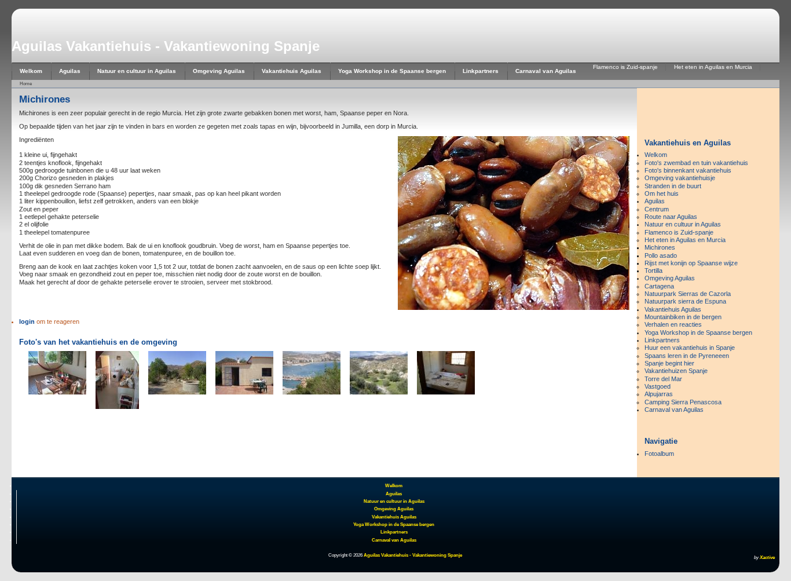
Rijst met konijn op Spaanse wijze (691, 263)
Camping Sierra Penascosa (683, 402)
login (27, 321)
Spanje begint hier (669, 363)
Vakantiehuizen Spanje (676, 370)
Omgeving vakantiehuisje (679, 177)
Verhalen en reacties (673, 324)
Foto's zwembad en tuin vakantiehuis (696, 162)
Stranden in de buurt (672, 185)
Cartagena (659, 286)
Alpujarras (658, 393)
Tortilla (653, 270)
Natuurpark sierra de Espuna (685, 301)
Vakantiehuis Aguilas (291, 71)
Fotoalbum (659, 453)
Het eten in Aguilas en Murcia (713, 67)
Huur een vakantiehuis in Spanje (689, 347)
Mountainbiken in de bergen (683, 316)
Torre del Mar (663, 378)
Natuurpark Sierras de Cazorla (687, 293)
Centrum (656, 209)
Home (26, 83)
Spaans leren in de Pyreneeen (686, 355)
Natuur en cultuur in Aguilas (136, 71)
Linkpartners (481, 71)
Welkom (31, 71)
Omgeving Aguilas (219, 71)
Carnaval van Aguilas (545, 71)
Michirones (659, 247)
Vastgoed (657, 386)
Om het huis (661, 193)
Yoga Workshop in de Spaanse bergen (392, 71)
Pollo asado (660, 255)
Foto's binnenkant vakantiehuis (687, 170)
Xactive (767, 557)
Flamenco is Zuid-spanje (625, 67)
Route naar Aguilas (670, 216)
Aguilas (69, 71)
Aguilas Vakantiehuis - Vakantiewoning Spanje (166, 46)
